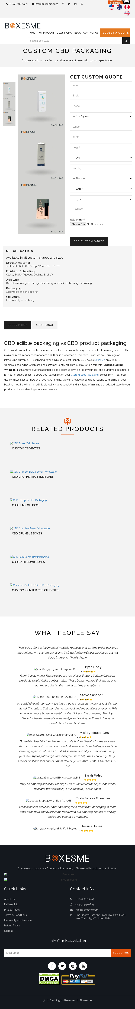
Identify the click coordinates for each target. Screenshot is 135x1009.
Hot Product (46, 32)
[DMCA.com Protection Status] (49, 978)
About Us (9, 899)
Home (32, 32)
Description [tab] (18, 325)
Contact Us (90, 32)
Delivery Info (11, 904)
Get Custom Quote (89, 241)
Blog (78, 32)
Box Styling (64, 32)
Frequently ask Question (18, 920)
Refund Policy (12, 925)
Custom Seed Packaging (85, 374)
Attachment (77, 219)
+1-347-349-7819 (84, 904)
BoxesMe (99, 360)
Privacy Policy (12, 909)
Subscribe (121, 952)
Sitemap (8, 930)
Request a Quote (115, 32)
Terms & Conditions (15, 915)
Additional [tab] (45, 325)
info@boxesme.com (46, 3)
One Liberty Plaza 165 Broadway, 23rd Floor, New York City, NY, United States (100, 917)
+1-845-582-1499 (18, 3)
